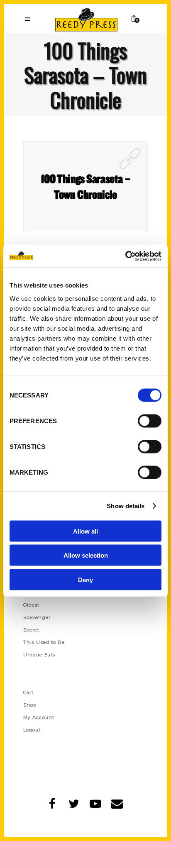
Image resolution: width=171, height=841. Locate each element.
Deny (85, 579)
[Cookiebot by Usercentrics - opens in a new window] (125, 256)
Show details (125, 505)
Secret (31, 630)
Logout (32, 730)
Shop (30, 705)
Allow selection (86, 555)
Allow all (85, 530)
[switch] (149, 420)
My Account (38, 717)
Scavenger (37, 617)
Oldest (31, 605)
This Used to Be (44, 642)
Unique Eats (39, 655)
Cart (28, 692)
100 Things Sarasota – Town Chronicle (85, 186)
